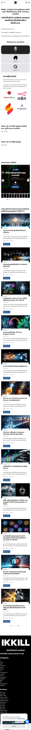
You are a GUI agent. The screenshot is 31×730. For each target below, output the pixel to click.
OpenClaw (2, 665)
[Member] (26, 2)
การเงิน (1, 675)
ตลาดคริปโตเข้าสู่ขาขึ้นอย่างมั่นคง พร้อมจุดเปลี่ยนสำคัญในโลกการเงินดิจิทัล (14, 608)
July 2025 (2, 704)
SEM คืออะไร (4, 145)
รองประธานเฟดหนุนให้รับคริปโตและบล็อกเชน (14, 231)
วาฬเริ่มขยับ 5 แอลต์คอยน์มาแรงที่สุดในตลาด (15, 467)
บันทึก (16, 169)
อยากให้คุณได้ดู (3, 684)
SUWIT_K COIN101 (9, 241)
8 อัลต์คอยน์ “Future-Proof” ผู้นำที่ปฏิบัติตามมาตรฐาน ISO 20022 (15, 299)
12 (18, 626)
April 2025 (2, 709)
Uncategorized (3, 672)
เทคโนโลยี (2, 685)
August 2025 (3, 702)
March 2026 (3, 695)
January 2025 (3, 712)
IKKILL (15, 184)
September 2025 (4, 700)
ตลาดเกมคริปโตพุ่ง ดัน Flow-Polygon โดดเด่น (12, 333)
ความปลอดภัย (3, 677)
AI (13, 169)
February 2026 (3, 697)
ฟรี (0, 682)
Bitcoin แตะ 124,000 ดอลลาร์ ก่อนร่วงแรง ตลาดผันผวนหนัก (15, 399)
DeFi (8, 464)
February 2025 (3, 710)
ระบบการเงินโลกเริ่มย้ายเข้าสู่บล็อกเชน (15, 366)
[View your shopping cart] (29, 2)
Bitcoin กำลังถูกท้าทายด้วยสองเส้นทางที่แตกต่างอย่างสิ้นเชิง (14, 573)
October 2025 (3, 699)
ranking (2, 669)
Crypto (5, 228)
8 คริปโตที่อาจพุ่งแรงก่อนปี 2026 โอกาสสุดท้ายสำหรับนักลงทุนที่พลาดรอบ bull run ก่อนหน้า (14, 538)
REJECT (14, 726)
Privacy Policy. (21, 718)
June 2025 (2, 705)
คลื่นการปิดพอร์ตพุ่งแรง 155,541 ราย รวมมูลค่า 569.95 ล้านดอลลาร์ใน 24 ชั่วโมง (15, 502)
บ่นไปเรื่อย (2, 679)
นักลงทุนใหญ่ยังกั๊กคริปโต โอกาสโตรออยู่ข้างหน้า (15, 265)
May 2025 (2, 707)
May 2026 (2, 692)
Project (2, 667)
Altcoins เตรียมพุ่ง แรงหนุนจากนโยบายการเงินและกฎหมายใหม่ (13, 433)
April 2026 (2, 694)
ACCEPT (14, 722)
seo (1, 670)
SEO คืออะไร (4, 131)
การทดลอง (2, 674)
